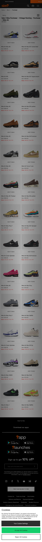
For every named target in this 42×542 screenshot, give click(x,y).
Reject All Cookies (21, 537)
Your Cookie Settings (21, 523)
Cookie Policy (27, 518)
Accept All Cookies (21, 530)
